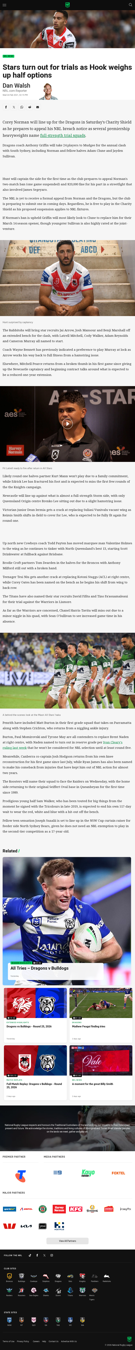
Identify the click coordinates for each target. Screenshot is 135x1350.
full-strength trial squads (62, 135)
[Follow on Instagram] (51, 1255)
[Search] (130, 5)
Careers (36, 1341)
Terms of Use (8, 1341)
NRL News (8, 56)
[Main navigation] (4, 5)
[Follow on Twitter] (44, 1255)
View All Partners (67, 1240)
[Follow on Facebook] (37, 1255)
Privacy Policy (23, 1341)
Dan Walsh (16, 85)
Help (44, 1341)
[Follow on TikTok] (30, 1255)
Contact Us (53, 1341)
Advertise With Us (69, 1341)
